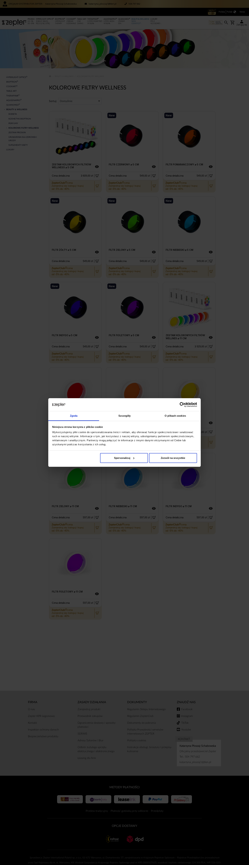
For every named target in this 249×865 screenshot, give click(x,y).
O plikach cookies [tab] (175, 415)
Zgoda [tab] (74, 415)
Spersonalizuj (122, 457)
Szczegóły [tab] (124, 415)
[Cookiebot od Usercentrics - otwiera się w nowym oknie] (182, 404)
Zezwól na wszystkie (173, 457)
